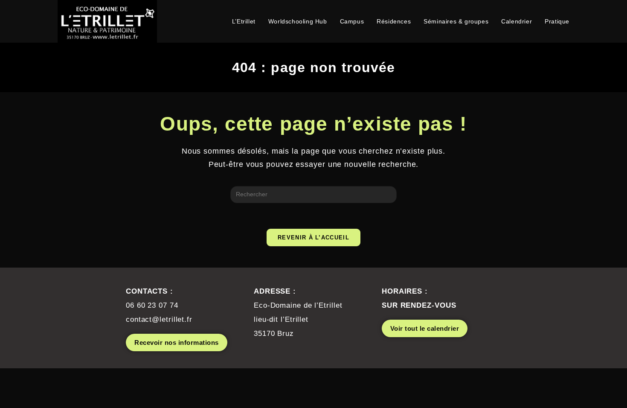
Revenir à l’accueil (313, 237)
